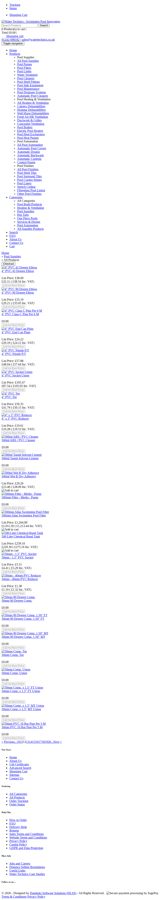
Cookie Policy (18, 844)
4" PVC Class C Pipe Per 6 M (20, 314)
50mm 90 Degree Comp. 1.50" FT (23, 618)
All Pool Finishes (27, 169)
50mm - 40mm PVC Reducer (20, 579)
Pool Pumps (24, 64)
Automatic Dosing (28, 151)
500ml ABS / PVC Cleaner (18, 440)
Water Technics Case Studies (27, 874)
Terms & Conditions (14, 896)
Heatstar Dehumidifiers (31, 109)
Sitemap (14, 775)
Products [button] (14, 53)
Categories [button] (15, 197)
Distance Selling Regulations (27, 867)
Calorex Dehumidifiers (31, 106)
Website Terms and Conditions (28, 837)
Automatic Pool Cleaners (32, 95)
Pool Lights (24, 71)
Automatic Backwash (30, 155)
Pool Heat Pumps (28, 137)
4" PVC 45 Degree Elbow (18, 271)
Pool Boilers (24, 127)
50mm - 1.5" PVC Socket (17, 557)
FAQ (12, 235)
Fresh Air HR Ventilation (32, 116)
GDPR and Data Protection (26, 848)
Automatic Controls (29, 158)
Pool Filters (24, 67)
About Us (15, 239)
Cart (12, 246)
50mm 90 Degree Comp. (17, 600)
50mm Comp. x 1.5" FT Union (21, 691)
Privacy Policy (18, 841)
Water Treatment (27, 74)
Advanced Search (20, 768)
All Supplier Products (30, 228)
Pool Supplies (25, 211)
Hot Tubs (23, 214)
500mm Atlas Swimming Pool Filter (24, 515)
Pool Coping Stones (29, 179)
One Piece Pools (27, 218)
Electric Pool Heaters (30, 130)
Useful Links (17, 870)
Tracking (14, 4)
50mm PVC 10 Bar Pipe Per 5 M (22, 727)
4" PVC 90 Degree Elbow (18, 292)
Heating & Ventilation (30, 207)
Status (13, 8)
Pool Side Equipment (30, 85)
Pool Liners (24, 183)
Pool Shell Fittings (28, 81)
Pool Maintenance (28, 88)
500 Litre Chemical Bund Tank (21, 536)
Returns (14, 830)
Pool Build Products (29, 204)
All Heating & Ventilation (33, 102)
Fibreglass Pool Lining (31, 190)
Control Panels (26, 162)
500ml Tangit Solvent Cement (20, 458)
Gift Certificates (19, 764)
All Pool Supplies (28, 60)
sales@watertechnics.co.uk (38, 39)
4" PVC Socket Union (15, 375)
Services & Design (28, 221)
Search (13, 232)
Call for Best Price (13, 285)
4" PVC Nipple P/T (14, 353)
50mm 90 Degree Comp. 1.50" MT (23, 636)
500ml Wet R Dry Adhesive (19, 476)
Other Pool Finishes (29, 193)
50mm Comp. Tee (13, 655)
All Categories (18, 794)
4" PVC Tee (9, 397)
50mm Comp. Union (14, 673)
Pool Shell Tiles (26, 172)
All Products (17, 797)
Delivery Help (18, 827)
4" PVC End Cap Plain (16, 332)
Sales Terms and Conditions (26, 834)
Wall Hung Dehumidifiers (33, 113)
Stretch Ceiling (26, 186)
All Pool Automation (30, 144)
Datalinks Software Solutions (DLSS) (53, 893)
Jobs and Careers (19, 863)
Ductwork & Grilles (29, 120)
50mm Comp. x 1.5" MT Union (21, 709)
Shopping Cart (18, 15)
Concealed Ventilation (30, 123)
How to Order (18, 820)
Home (13, 50)
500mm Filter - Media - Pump (20, 497)
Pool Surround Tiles (29, 176)
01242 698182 (11, 39)
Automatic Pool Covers (31, 148)
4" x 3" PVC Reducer (15, 418)
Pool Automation (27, 225)
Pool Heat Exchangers (31, 134)
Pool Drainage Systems (31, 92)
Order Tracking (18, 801)
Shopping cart (14, 36)
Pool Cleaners (25, 78)
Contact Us (16, 242)
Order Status (17, 804)
